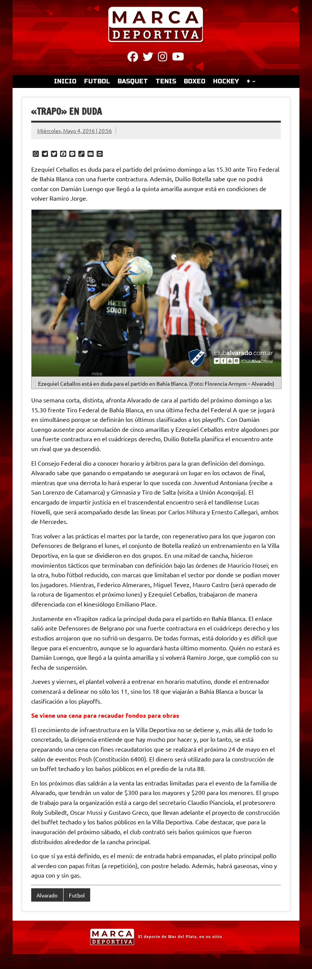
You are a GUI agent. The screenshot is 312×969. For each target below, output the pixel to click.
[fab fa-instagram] (162, 58)
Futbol (77, 895)
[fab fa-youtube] (178, 58)
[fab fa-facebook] (132, 58)
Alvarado (47, 895)
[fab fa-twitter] (148, 58)
